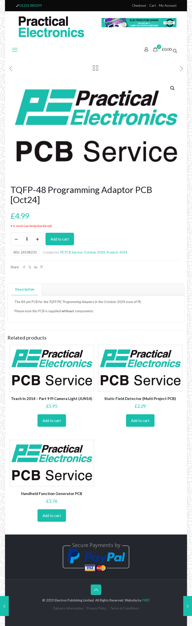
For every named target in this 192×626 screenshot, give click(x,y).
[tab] (25, 289)
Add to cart (59, 239)
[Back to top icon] (96, 589)
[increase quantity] (37, 239)
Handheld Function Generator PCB (51, 493)
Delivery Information (68, 608)
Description (24, 289)
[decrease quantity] (16, 239)
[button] (173, 88)
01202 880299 (30, 6)
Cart (152, 6)
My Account (167, 6)
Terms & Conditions (124, 608)
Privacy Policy (96, 608)
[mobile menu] (14, 50)
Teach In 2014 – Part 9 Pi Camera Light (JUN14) (51, 398)
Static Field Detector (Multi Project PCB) (140, 398)
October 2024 (94, 252)
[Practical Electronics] (51, 27)
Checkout (139, 6)
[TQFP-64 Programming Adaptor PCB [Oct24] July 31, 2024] (187, 606)
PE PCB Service (71, 252)
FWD (146, 600)
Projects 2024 (116, 252)
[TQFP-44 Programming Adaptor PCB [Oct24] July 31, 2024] (4, 606)
